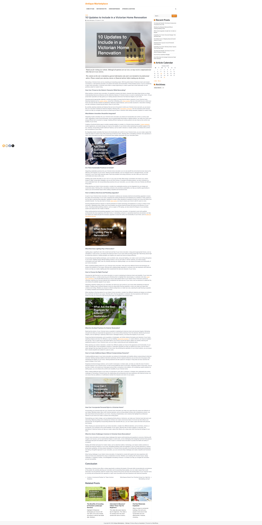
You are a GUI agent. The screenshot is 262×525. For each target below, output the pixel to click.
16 (161, 73)
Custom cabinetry (144, 124)
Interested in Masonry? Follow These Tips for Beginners (117, 505)
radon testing (113, 201)
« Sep (155, 80)
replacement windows (123, 339)
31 (164, 77)
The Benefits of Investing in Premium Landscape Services (95, 505)
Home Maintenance (114, 8)
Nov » (159, 80)
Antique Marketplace (96, 3)
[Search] (176, 9)
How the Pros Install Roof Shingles (162, 54)
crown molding (126, 101)
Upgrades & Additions (128, 8)
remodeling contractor (126, 108)
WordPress (155, 523)
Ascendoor (142, 523)
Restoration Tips (102, 8)
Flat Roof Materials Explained (139, 505)
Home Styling (90, 8)
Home (86, 15)
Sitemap (127, 523)
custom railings (103, 101)
